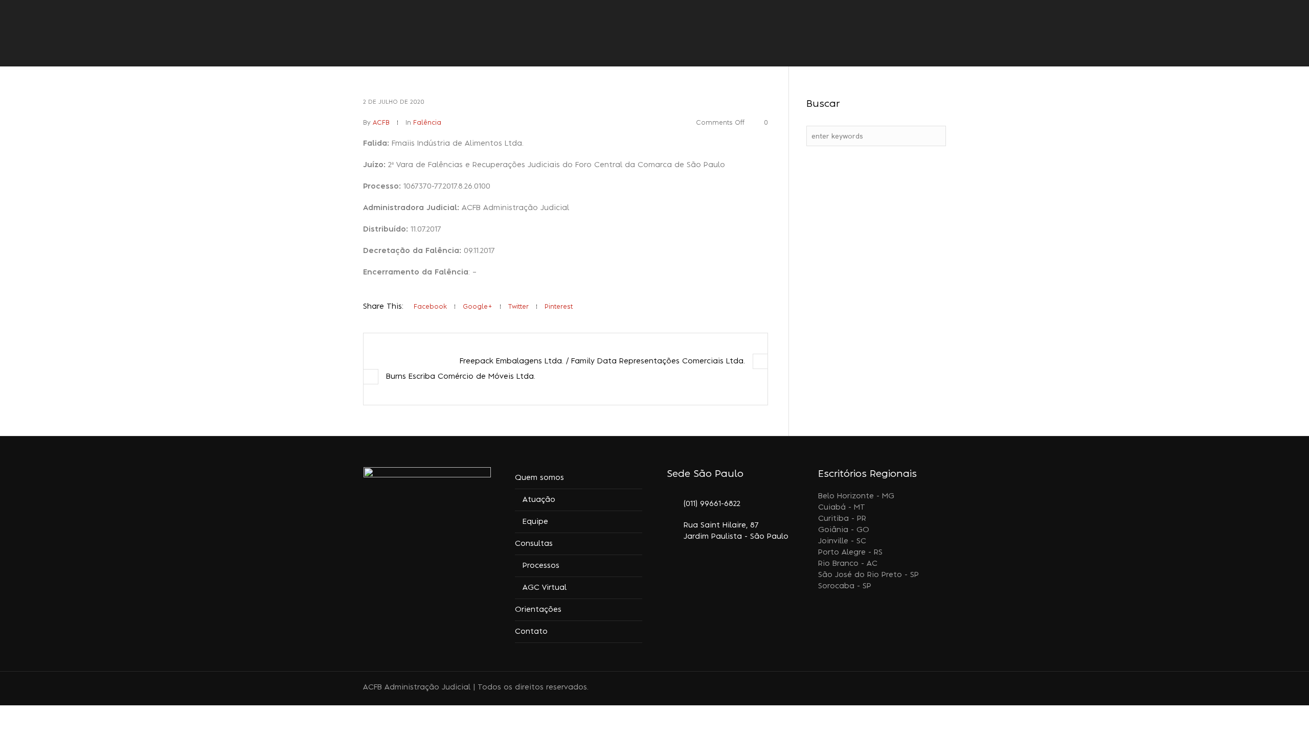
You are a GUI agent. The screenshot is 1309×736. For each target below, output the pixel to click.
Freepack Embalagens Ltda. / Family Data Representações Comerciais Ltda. (602, 361)
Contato (531, 631)
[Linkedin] (903, 688)
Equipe (535, 521)
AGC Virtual (545, 587)
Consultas (534, 543)
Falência (427, 123)
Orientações (538, 609)
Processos (541, 565)
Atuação (539, 499)
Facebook (430, 307)
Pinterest (559, 307)
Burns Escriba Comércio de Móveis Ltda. (460, 376)
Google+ (477, 307)
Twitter (518, 307)
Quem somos (539, 477)
